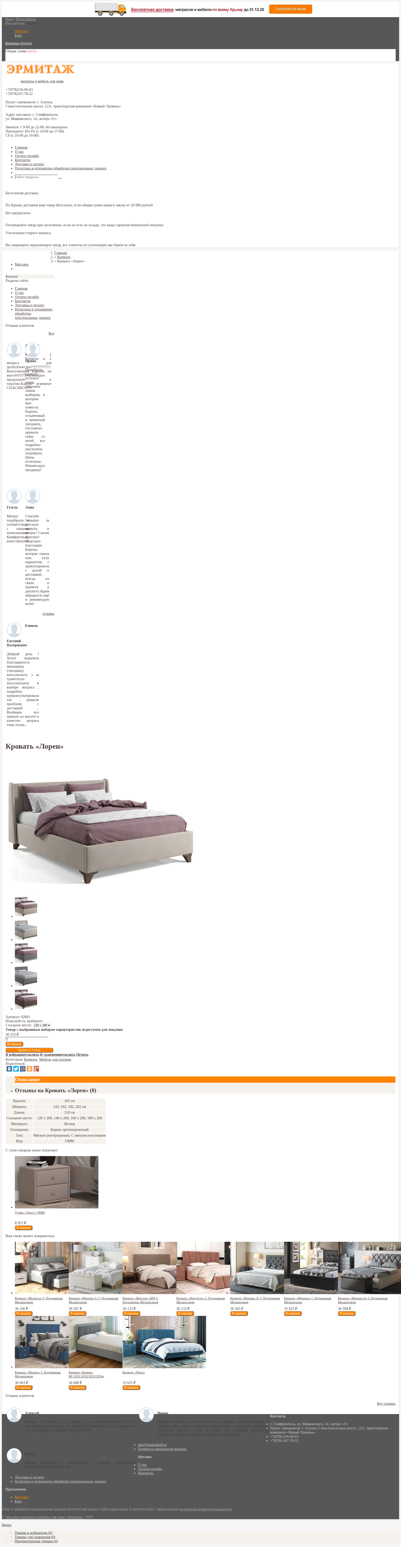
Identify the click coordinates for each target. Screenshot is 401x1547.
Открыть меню (27, 172)
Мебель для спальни (55, 1059)
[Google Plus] (36, 1069)
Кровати (30, 1059)
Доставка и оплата (29, 164)
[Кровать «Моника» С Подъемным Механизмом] (326, 1293)
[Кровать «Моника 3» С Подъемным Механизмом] (272, 1293)
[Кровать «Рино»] (164, 1367)
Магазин (21, 1497)
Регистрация (26, 19)
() (33, 1533)
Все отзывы (386, 1404)
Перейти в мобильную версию (162, 1449)
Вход (9, 19)
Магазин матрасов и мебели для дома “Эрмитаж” (45, 1517)
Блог (18, 1501)
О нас (19, 152)
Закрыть (12, 256)
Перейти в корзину (20, 59)
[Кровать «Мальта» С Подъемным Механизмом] (56, 1367)
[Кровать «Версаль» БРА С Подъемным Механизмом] (164, 1293)
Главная (21, 147)
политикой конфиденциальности (205, 1509)
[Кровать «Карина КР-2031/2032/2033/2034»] (110, 1367)
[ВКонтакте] (9, 1069)
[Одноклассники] (29, 1069)
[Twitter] (16, 1069)
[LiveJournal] (43, 1069)
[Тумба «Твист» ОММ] (56, 1207)
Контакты (22, 160)
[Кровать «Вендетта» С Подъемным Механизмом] (218, 1293)
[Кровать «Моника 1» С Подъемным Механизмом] (110, 1293)
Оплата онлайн (27, 156)
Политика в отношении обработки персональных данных (61, 168)
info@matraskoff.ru (152, 1445)
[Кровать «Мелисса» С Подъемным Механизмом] (56, 1293)
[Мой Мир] (23, 1069)
